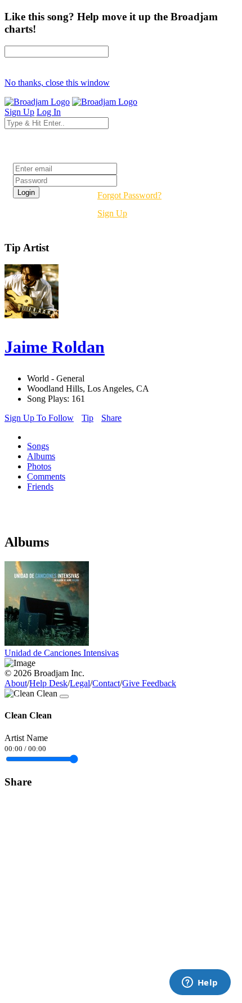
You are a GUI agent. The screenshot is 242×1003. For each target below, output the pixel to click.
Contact (106, 683)
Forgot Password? (129, 195)
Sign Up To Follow (39, 418)
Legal (80, 683)
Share (111, 418)
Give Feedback (149, 683)
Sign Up (112, 213)
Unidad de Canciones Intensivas (62, 653)
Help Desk (48, 683)
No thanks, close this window (57, 82)
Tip (87, 418)
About (16, 683)
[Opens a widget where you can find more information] (200, 983)
